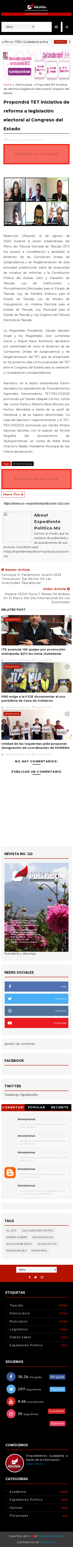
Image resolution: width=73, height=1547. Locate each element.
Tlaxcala (49, 41)
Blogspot (48, 1542)
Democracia (24, 84)
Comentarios (13, 1108)
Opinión (16, 1508)
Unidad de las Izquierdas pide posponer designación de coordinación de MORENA (35, 746)
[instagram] (42, 1277)
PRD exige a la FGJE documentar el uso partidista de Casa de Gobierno (33, 698)
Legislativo (47, 1243)
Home (7, 84)
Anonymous (26, 1119)
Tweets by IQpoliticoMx (21, 1095)
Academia (18, 1492)
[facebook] (29, 1277)
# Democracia (22, 463)
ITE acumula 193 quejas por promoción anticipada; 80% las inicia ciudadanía (33, 651)
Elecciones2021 (19, 1243)
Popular (36, 1107)
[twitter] (35, 1277)
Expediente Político (26, 1345)
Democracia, (34, 139)
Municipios (19, 1321)
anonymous (26, 1168)
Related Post (13, 609)
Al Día (11, 1230)
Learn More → (36, 1464)
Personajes (16, 1250)
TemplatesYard (50, 1536)
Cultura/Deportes (37, 1230)
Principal (39, 1250)
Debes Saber (17, 1237)
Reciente (60, 1107)
